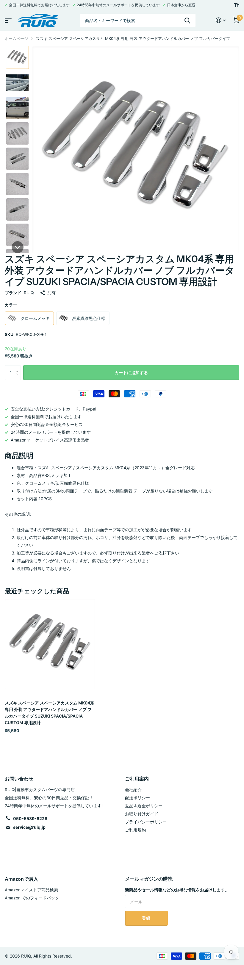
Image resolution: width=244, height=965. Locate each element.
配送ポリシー (137, 797)
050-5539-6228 (30, 818)
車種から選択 (7, 18)
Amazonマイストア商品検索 (31, 889)
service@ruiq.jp (29, 827)
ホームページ (16, 38)
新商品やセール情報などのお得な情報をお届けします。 (177, 889)
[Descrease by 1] (18, 378)
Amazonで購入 (21, 879)
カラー (11, 304)
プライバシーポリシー (146, 821)
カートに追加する (131, 372)
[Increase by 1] (18, 367)
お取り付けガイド (141, 813)
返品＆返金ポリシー (143, 805)
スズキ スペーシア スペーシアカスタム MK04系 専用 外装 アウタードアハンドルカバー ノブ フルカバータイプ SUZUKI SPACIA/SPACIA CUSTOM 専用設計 (49, 712)
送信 (187, 20)
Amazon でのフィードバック (32, 897)
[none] (17, 57)
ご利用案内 (137, 779)
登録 (146, 918)
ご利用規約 (135, 829)
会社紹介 (133, 789)
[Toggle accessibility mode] (236, 5)
